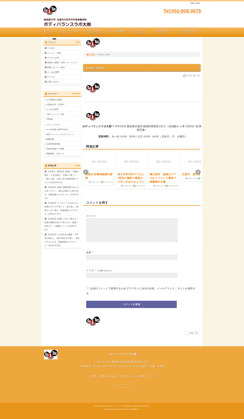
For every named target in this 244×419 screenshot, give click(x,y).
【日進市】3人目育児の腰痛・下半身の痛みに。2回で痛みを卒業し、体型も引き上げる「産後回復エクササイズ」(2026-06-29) (62, 240)
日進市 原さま (191, 174)
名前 (88, 252)
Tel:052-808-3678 (182, 10)
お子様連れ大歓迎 (54, 100)
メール (90, 270)
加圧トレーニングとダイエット (60, 134)
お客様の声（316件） (56, 104)
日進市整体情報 (53, 144)
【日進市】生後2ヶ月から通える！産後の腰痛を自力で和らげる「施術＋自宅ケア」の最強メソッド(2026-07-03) (61, 224)
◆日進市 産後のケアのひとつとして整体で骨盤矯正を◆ (163, 178)
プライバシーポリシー (123, 385)
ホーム (49, 32)
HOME (92, 54)
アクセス (140, 32)
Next (198, 172)
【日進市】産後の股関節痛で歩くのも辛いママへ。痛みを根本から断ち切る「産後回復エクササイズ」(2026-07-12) (61, 192)
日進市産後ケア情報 (55, 149)
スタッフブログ (53, 125)
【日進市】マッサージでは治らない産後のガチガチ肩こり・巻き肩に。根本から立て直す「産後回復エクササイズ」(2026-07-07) (61, 208)
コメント (91, 215)
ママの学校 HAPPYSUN (57, 129)
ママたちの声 (94, 32)
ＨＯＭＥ (51, 48)
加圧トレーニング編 (55, 114)
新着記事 (50, 139)
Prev (85, 172)
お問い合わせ (190, 32)
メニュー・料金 (70, 32)
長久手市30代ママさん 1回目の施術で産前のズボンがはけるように (132, 178)
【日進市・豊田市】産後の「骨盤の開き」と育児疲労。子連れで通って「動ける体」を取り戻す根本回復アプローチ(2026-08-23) (61, 177)
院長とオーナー (167, 32)
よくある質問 (117, 32)
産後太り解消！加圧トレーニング (62, 62)
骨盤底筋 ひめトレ (55, 153)
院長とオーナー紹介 (56, 67)
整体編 (50, 119)
